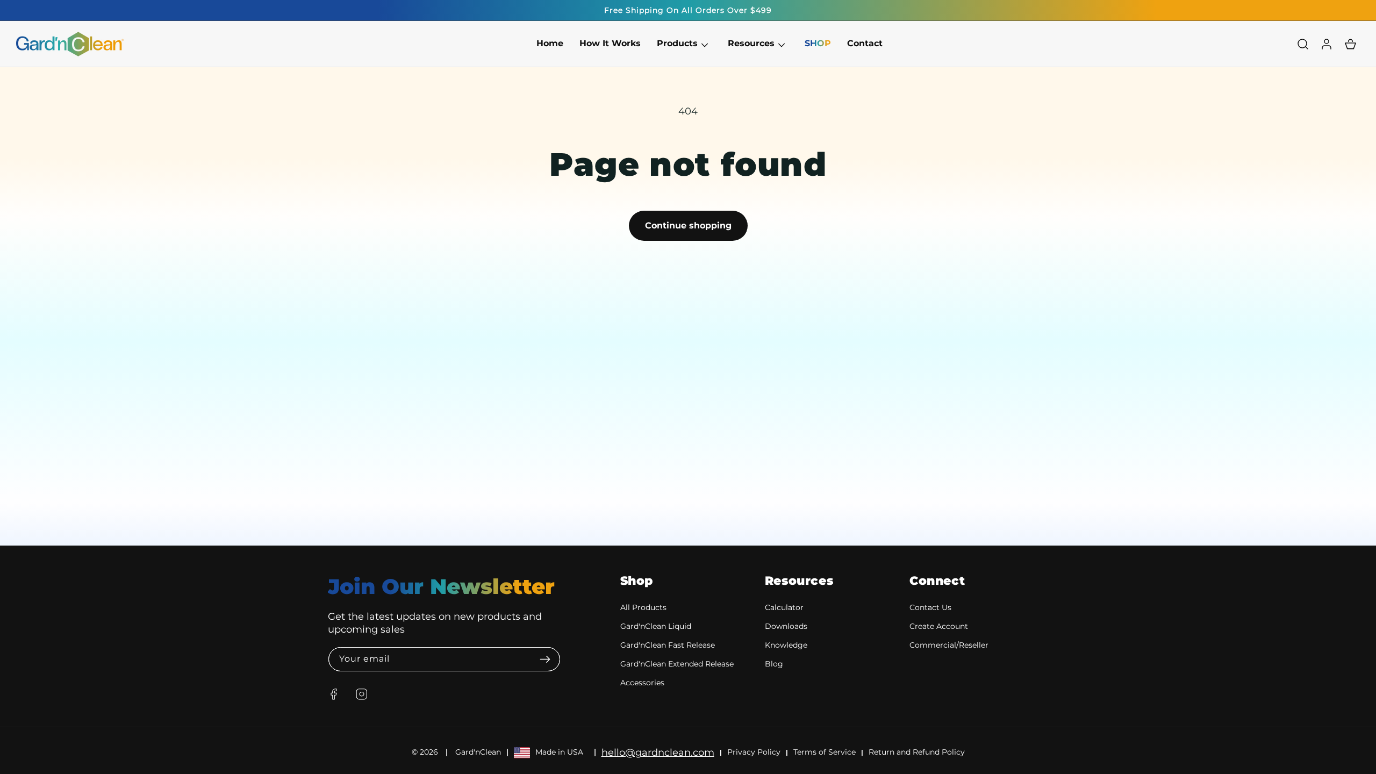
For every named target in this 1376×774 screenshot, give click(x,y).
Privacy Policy (753, 752)
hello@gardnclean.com (657, 752)
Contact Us (930, 607)
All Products (643, 607)
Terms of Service (824, 752)
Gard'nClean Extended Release (677, 664)
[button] (677, 43)
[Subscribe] (545, 659)
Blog (774, 664)
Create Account (938, 626)
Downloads (786, 626)
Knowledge (786, 645)
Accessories (642, 682)
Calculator (784, 607)
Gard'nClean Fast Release (667, 645)
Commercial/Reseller (948, 645)
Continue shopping (688, 225)
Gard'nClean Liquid (655, 626)
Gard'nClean (478, 752)
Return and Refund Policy (917, 752)
